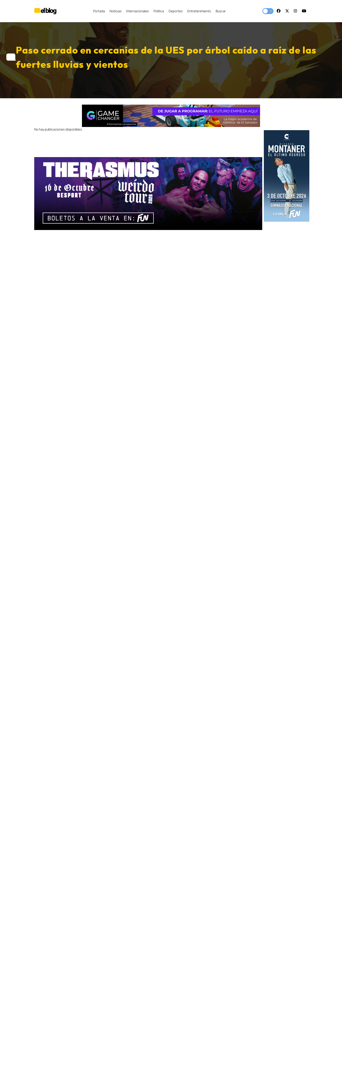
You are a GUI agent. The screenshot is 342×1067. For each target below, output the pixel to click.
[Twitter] (287, 11)
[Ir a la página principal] (45, 11)
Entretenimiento (199, 11)
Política (159, 11)
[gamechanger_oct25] (171, 116)
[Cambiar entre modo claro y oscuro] (268, 11)
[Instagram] (295, 11)
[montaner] (287, 176)
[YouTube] (304, 11)
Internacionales (137, 11)
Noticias (116, 11)
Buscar (221, 11)
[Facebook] (278, 11)
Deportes (176, 11)
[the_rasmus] (148, 193)
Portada (99, 11)
